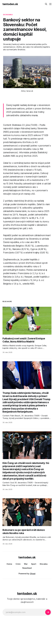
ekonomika (8, 15)
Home (9, 564)
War (26, 564)
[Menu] (50, 4)
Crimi (18, 564)
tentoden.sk (10, 4)
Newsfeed (27, 568)
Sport (33, 564)
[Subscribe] (48, 612)
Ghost (32, 573)
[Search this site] (46, 4)
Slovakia (43, 564)
